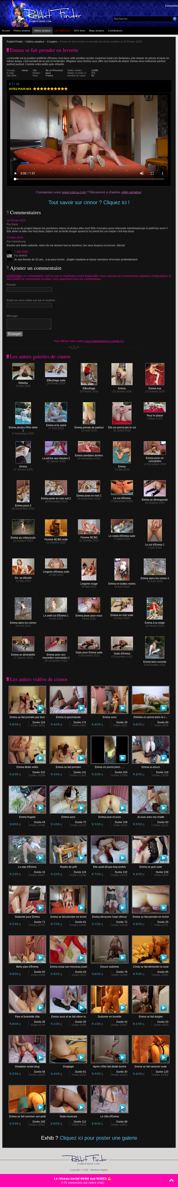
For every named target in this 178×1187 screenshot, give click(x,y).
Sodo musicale (68, 1116)
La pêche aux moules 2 (56, 458)
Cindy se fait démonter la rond (150, 966)
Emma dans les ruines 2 (155, 578)
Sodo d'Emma (122, 653)
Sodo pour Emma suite (89, 652)
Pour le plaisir (155, 415)
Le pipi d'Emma (27, 866)
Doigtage (68, 1066)
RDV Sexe (79, 30)
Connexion (171, 5)
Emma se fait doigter (151, 1016)
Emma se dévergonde (155, 499)
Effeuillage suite (56, 380)
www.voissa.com (74, 192)
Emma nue (154, 388)
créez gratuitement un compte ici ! (104, 341)
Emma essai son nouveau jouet (68, 966)
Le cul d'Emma (122, 498)
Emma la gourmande (68, 717)
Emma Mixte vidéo (27, 767)
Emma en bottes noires (121, 583)
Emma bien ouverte (154, 661)
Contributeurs (115, 30)
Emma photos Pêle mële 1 (23, 429)
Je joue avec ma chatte (150, 817)
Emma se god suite (150, 866)
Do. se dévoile (23, 577)
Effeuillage (89, 388)
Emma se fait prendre (68, 767)
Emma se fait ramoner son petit (27, 1116)
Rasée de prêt (68, 866)
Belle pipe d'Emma (27, 966)
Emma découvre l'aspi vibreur (109, 916)
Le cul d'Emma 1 (155, 544)
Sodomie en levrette (109, 1016)
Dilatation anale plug (27, 1066)
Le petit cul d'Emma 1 (56, 615)
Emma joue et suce (109, 817)
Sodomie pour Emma (27, 916)
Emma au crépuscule (23, 537)
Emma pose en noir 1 (89, 495)
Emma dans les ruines (23, 622)
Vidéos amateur (42, 30)
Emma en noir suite (121, 615)
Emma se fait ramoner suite (151, 1066)
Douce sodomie (109, 966)
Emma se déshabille (23, 654)
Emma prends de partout (89, 427)
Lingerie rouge (89, 583)
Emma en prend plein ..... (109, 767)
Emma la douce (151, 767)
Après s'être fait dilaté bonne (109, 1066)
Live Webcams (62, 30)
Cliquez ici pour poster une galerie (98, 1138)
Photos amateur (21, 30)
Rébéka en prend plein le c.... (151, 717)
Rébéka (23, 383)
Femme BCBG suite (56, 539)
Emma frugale (27, 817)
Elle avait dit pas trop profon (109, 866)
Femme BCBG (89, 537)
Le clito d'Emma (109, 1116)
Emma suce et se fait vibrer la (68, 1016)
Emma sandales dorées (89, 455)
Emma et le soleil (56, 425)
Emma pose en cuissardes (155, 460)
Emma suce (110, 717)
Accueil (6, 30)
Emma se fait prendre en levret (68, 916)
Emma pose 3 (23, 505)
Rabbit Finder (15, 41)
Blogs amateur (96, 30)
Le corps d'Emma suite (122, 536)
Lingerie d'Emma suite (56, 571)
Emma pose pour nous (89, 615)
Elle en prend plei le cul (122, 427)
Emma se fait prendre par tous (27, 717)
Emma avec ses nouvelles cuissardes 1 (56, 656)
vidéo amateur (131, 192)
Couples (52, 41)
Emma (122, 388)
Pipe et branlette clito (27, 1016)
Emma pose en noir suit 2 (56, 498)
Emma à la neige (155, 622)
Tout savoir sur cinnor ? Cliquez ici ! (89, 202)
